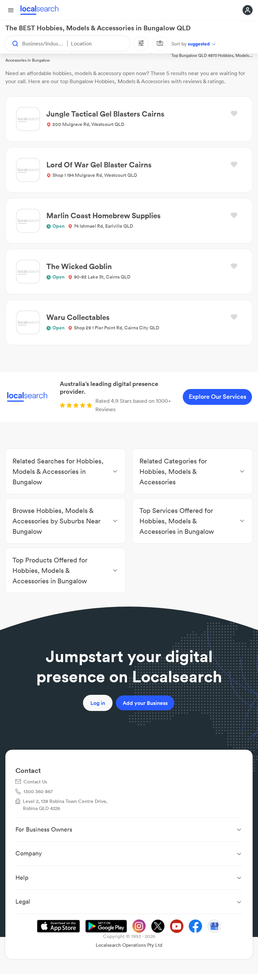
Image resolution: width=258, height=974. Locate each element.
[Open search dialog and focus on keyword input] (12, 43)
